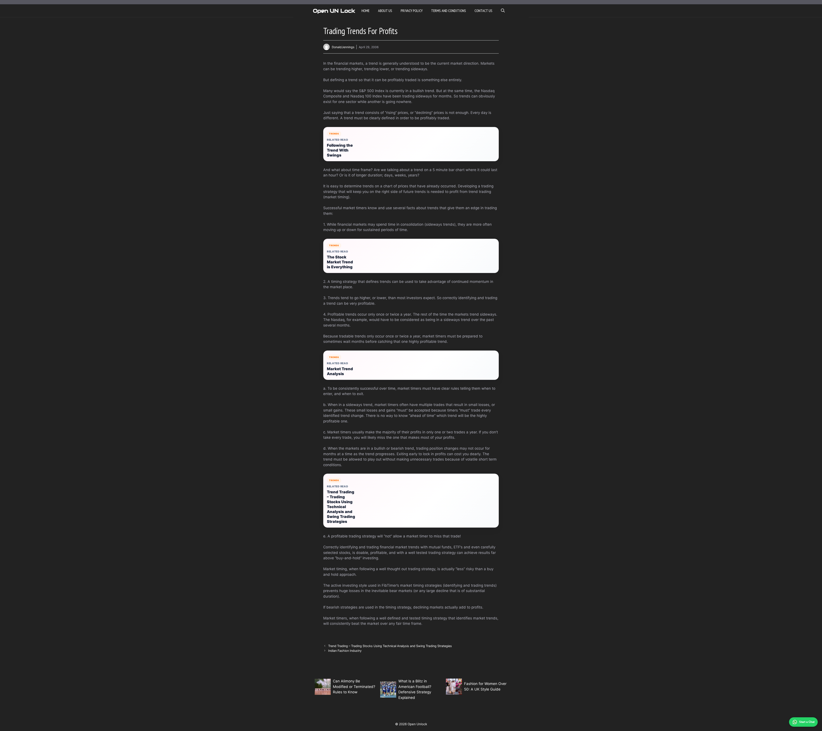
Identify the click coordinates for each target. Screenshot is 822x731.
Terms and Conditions (448, 10)
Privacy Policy (412, 10)
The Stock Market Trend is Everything (340, 262)
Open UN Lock (334, 10)
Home (365, 10)
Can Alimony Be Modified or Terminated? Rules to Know (354, 686)
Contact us (483, 10)
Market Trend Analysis (340, 371)
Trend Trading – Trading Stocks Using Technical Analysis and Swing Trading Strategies (341, 507)
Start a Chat (807, 722)
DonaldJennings (343, 47)
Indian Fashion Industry (345, 650)
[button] (503, 10)
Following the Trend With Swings (340, 150)
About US (385, 10)
